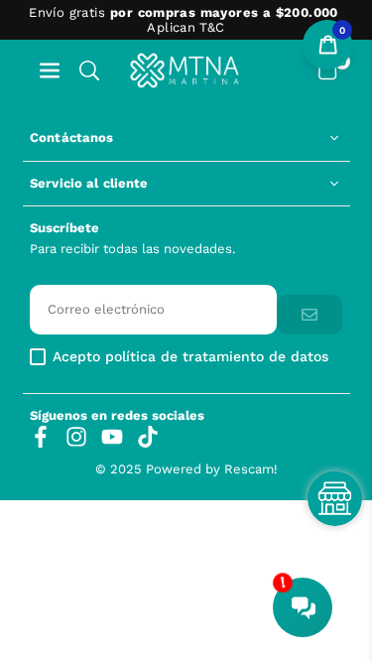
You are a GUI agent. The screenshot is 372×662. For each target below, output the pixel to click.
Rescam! (251, 469)
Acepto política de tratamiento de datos (190, 356)
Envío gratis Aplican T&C (183, 20)
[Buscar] (89, 70)
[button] (49, 70)
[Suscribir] (309, 315)
